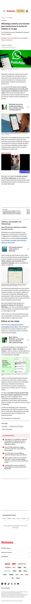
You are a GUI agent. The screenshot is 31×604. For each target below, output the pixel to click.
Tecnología (10, 17)
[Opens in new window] (5, 584)
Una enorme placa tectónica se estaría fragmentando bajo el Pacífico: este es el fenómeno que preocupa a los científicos (12, 212)
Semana (3, 17)
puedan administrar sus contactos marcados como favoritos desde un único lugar (14, 240)
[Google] (2, 584)
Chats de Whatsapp (7, 429)
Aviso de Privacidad (7, 588)
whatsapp (4, 426)
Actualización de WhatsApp (16, 426)
